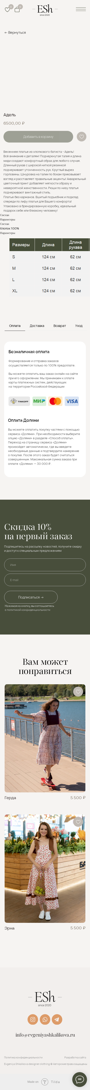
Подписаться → (31, 597)
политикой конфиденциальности (28, 610)
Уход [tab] (79, 326)
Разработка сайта (75, 1057)
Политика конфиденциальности (23, 1057)
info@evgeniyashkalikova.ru (45, 1034)
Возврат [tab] (60, 326)
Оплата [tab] (15, 326)
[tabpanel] (45, 416)
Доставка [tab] (37, 326)
